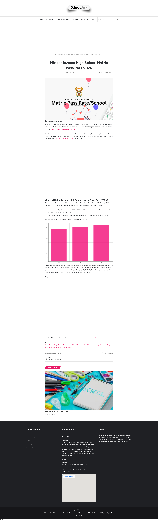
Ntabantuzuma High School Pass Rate (75, 345)
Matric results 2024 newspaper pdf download (57, 513)
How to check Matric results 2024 (80, 513)
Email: (64, 459)
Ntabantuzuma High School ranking (98, 345)
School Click (66, 437)
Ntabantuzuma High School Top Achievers (58, 347)
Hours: (64, 468)
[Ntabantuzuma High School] (79, 390)
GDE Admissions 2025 (63, 19)
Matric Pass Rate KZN (67, 54)
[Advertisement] (79, 38)
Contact (93, 19)
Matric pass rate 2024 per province (64, 129)
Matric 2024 (84, 19)
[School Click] (79, 8)
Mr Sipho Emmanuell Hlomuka (65, 138)
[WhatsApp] (0, 520)
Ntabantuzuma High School (53, 345)
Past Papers (75, 19)
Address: (64, 462)
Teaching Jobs (50, 19)
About (113, 513)
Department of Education (90, 338)
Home (41, 19)
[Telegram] (61, 359)
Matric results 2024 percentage (101, 513)
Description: (65, 440)
